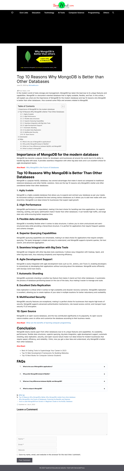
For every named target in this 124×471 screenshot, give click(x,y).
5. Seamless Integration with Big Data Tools (36, 123)
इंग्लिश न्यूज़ (22, 395)
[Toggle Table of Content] (62, 106)
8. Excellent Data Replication (32, 130)
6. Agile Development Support (32, 125)
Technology (49, 13)
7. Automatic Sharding (30, 127)
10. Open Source (28, 134)
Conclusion (23, 137)
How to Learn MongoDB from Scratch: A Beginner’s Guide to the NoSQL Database (45, 401)
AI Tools (61, 13)
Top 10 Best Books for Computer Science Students (41, 355)
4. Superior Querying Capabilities (33, 121)
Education (36, 13)
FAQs (21, 139)
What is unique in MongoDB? (32, 148)
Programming (93, 13)
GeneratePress (79, 468)
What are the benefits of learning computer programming (48, 323)
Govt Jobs (24, 13)
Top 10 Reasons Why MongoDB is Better (32, 397)
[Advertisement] (62, 29)
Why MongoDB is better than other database (60, 397)
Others (106, 13)
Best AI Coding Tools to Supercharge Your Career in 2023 (44, 351)
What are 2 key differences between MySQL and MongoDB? (42, 146)
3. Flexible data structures (31, 118)
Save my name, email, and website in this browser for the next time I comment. (50, 455)
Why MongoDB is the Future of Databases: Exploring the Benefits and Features (44, 399)
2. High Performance (29, 116)
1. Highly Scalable (28, 114)
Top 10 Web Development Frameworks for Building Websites (45, 353)
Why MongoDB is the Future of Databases (42, 167)
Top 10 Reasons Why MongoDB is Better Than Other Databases (41, 112)
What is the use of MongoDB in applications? (37, 141)
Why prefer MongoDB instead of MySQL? (36, 144)
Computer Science (76, 13)
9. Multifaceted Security (30, 132)
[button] (113, 12)
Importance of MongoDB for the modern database (37, 109)
